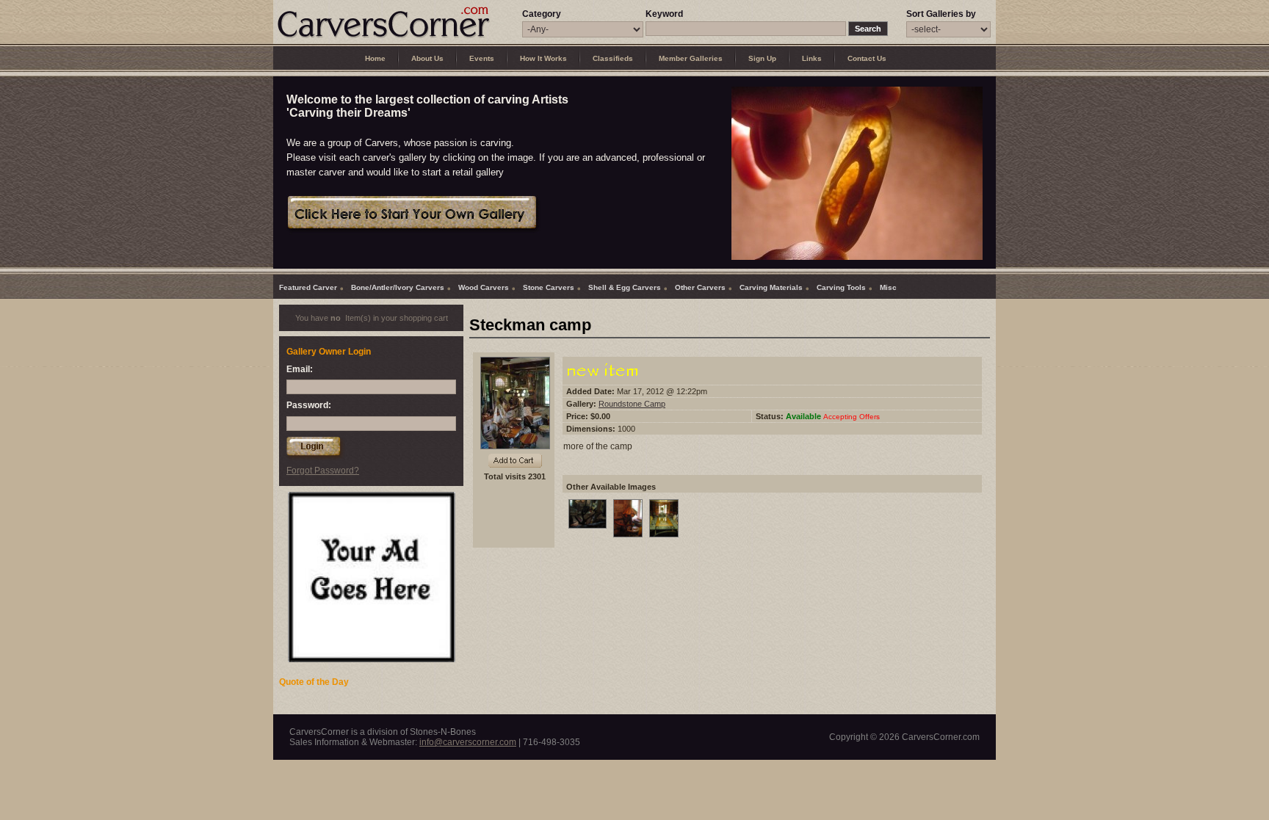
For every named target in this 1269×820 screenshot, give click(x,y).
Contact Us (866, 58)
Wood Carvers (483, 287)
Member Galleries (691, 58)
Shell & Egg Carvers (624, 287)
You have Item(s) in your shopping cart (371, 317)
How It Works (543, 58)
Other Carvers (700, 287)
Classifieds (613, 58)
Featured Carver (308, 287)
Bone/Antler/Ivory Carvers (397, 287)
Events (481, 58)
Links (812, 58)
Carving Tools (841, 287)
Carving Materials (771, 287)
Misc (888, 287)
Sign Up (762, 58)
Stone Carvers (548, 287)
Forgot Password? (322, 470)
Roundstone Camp (632, 403)
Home (375, 58)
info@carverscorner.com (467, 742)
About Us (427, 58)
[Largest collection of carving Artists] (383, 37)
